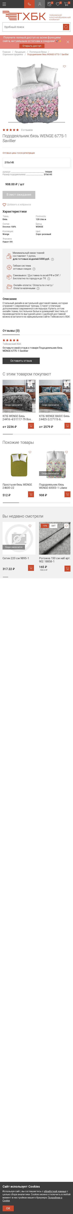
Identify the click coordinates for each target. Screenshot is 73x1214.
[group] (18, 404)
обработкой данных (55, 1191)
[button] (36, 122)
